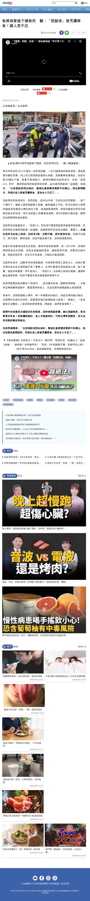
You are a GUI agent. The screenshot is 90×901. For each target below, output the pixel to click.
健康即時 (16, 9)
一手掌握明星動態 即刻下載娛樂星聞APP (22, 425)
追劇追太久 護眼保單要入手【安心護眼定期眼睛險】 (28, 434)
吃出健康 (47, 9)
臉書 (17, 200)
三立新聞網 (25, 884)
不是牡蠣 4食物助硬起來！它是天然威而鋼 (23, 415)
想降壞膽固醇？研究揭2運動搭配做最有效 (24, 463)
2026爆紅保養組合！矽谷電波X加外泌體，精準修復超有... (30, 438)
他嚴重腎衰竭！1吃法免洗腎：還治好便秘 (24, 457)
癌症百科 (76, 9)
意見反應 (65, 884)
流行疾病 (62, 9)
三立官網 (34, 884)
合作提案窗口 (54, 884)
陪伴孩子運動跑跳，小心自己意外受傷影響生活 (26, 429)
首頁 (4, 9)
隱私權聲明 (43, 884)
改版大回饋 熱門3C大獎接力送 (18, 420)
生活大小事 (32, 9)
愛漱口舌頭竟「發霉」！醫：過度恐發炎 (67, 463)
